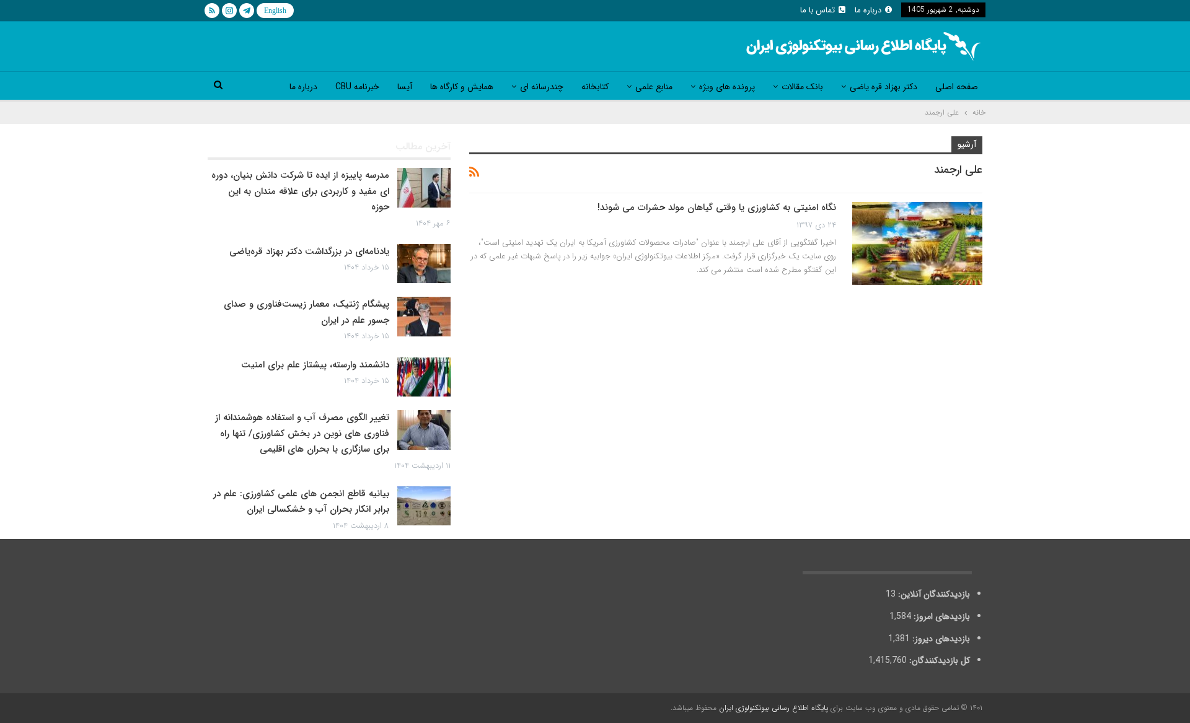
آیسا (404, 87)
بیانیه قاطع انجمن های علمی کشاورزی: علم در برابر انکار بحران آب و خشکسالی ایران (301, 501)
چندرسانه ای (541, 87)
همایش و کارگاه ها (461, 87)
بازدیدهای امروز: (940, 616)
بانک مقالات (802, 87)
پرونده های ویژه (727, 87)
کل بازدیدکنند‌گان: (938, 660)
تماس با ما (817, 10)
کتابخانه (595, 87)
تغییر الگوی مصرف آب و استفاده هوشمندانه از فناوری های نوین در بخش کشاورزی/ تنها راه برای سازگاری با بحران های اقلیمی (302, 433)
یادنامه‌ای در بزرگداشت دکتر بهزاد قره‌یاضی (309, 251)
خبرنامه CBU (357, 87)
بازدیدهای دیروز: (940, 639)
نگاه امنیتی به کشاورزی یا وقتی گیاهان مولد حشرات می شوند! (716, 207)
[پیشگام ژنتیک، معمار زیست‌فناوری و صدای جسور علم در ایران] (424, 316)
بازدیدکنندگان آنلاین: (933, 594)
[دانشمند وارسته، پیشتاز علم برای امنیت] (424, 377)
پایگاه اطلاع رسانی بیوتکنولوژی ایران (773, 708)
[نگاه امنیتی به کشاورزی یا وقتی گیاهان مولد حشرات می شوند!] (917, 243)
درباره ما (868, 10)
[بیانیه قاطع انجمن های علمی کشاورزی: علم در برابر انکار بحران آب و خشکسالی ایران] (424, 506)
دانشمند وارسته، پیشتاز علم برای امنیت (315, 364)
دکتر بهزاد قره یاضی (883, 87)
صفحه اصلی (956, 87)
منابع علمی (653, 87)
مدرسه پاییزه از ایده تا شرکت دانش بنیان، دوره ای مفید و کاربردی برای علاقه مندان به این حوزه (300, 191)
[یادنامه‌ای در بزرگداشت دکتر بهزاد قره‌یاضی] (424, 264)
